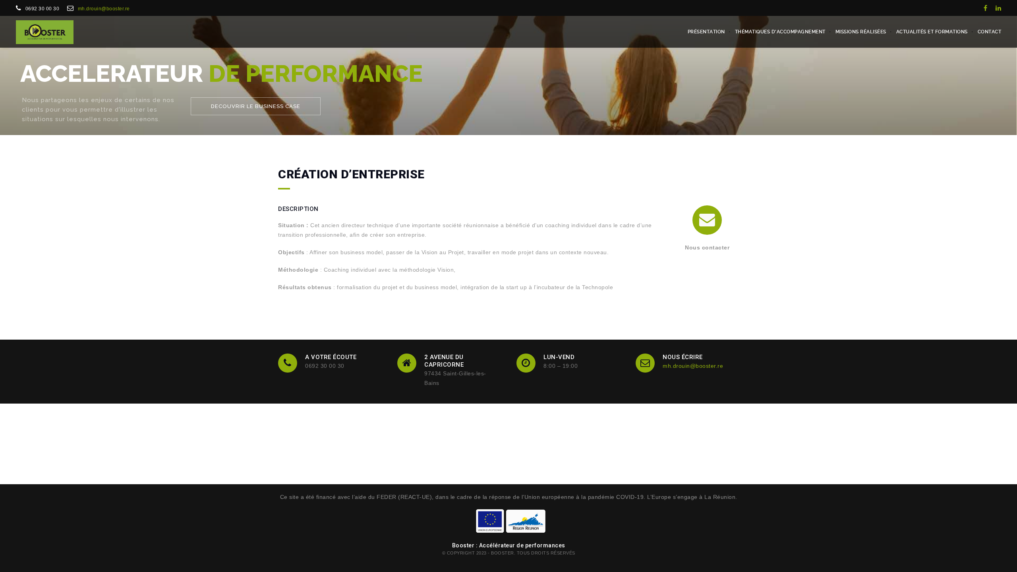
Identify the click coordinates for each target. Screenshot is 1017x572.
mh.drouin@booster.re (104, 9)
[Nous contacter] (707, 220)
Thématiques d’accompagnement (780, 32)
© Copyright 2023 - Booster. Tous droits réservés (508, 553)
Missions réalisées (860, 32)
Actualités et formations (932, 32)
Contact (990, 32)
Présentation (706, 32)
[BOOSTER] (44, 32)
